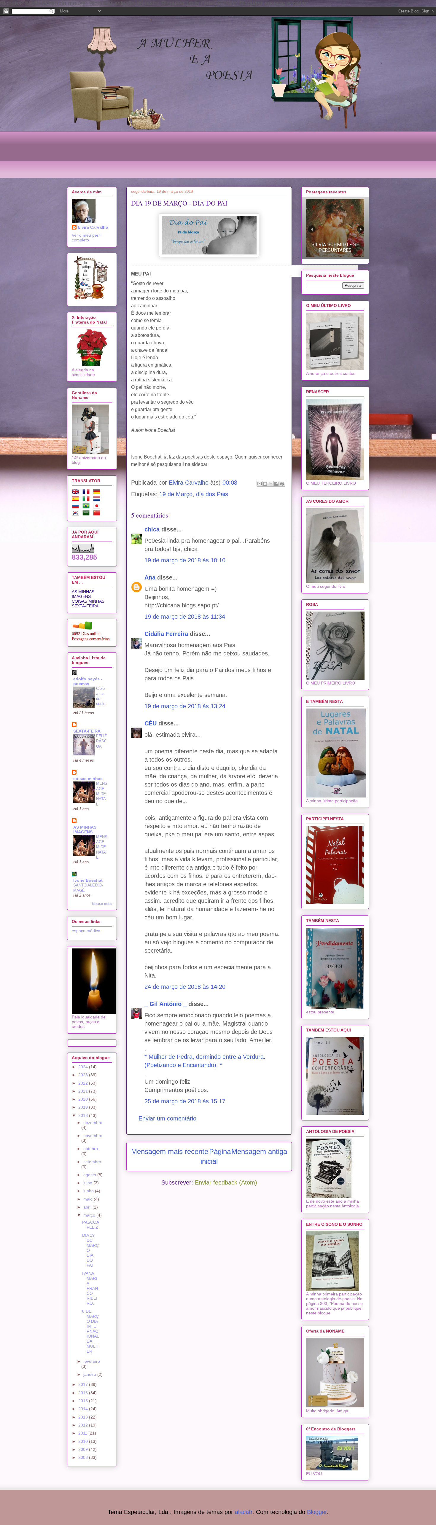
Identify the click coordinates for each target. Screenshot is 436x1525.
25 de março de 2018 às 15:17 (184, 1101)
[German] (98, 492)
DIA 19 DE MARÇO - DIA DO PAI (90, 1250)
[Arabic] (87, 514)
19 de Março (175, 494)
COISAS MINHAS (88, 601)
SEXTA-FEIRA (85, 606)
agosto (90, 1174)
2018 (83, 1115)
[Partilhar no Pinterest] (282, 484)
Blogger (317, 1512)
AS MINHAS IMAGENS (83, 594)
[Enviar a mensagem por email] (259, 484)
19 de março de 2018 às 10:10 (184, 560)
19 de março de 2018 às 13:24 (184, 706)
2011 (83, 1433)
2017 (83, 1384)
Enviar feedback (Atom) (226, 1182)
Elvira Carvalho (93, 227)
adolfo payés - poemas (87, 681)
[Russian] (76, 506)
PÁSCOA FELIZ (90, 1225)
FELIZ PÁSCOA (101, 741)
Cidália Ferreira (166, 634)
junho (89, 1190)
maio (88, 1199)
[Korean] (76, 514)
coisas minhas (88, 778)
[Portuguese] (87, 506)
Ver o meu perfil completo (86, 237)
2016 (83, 1392)
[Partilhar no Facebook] (276, 484)
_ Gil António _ (165, 1004)
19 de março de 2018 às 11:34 (184, 616)
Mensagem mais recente (169, 1151)
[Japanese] (98, 506)
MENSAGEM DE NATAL (101, 793)
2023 (83, 1074)
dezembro (92, 1122)
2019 (83, 1107)
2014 (83, 1408)
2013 (83, 1417)
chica (152, 529)
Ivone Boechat (88, 880)
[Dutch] (98, 499)
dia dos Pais (212, 494)
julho (88, 1182)
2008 (83, 1457)
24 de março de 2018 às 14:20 (184, 986)
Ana (150, 577)
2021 (83, 1091)
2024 (83, 1066)
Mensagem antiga (259, 1151)
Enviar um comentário (167, 1118)
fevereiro (91, 1361)
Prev (312, 229)
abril (88, 1207)
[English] (76, 492)
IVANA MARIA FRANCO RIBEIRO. (90, 1288)
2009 (83, 1449)
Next (360, 229)
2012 (83, 1425)
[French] (87, 492)
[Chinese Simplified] (98, 514)
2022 (83, 1083)
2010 (83, 1441)
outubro (90, 1148)
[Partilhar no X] (271, 484)
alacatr (243, 1512)
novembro (92, 1135)
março (89, 1215)
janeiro (90, 1374)
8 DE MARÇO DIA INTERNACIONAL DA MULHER (90, 1331)
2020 (83, 1099)
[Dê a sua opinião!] (265, 484)
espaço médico (86, 930)
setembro (92, 1161)
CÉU (150, 723)
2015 (83, 1400)
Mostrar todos (102, 903)
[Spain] (76, 499)
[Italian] (87, 499)
